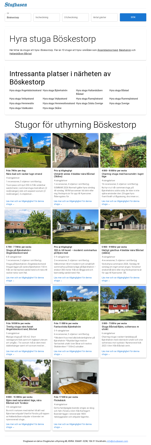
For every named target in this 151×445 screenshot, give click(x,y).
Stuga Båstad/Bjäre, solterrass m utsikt (120, 328)
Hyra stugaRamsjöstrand (89, 98)
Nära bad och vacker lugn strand (24, 174)
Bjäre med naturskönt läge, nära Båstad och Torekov (23, 401)
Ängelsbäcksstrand (107, 50)
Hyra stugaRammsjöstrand (123, 98)
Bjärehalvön (125, 50)
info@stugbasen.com (117, 441)
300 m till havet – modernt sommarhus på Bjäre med (75, 251)
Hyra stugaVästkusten (21, 108)
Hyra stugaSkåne (52, 108)
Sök (133, 17)
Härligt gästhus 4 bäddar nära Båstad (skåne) (122, 251)
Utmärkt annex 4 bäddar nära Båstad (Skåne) (74, 175)
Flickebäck (59, 400)
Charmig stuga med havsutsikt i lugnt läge (123, 175)
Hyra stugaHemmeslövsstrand (59, 103)
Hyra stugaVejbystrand (55, 98)
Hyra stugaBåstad (119, 90)
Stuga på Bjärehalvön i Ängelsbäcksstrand (18, 251)
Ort (8, 13)
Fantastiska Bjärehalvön (67, 326)
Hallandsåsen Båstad (20, 53)
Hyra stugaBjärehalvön (55, 90)
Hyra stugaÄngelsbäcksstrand (25, 90)
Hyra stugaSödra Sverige (89, 103)
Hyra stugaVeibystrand (21, 98)
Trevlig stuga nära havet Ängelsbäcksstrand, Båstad (21, 328)
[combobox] (15, 17)
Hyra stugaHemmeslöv (21, 103)
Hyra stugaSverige (119, 103)
